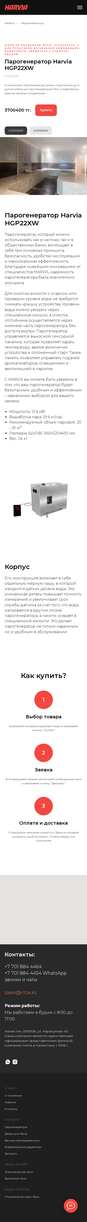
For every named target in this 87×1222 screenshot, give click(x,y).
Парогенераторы (32, 23)
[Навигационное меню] (79, 7)
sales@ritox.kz (21, 992)
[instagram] (15, 1062)
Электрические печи (19, 1172)
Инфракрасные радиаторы (23, 1147)
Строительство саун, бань (22, 1196)
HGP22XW (16, 130)
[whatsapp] (8, 1062)
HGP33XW (40, 130)
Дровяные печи (15, 1178)
